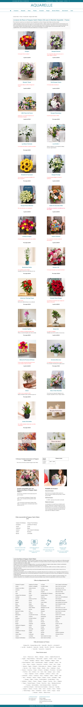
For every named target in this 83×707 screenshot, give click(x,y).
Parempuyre (43, 616)
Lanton (30, 627)
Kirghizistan (31, 673)
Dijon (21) (50, 645)
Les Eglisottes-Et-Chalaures (46, 593)
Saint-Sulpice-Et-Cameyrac (61, 609)
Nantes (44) (36, 647)
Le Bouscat (31, 634)
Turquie (44, 690)
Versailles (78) (48, 649)
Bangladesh (47, 660)
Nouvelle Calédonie (42, 679)
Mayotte (34, 677)
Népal (59, 677)
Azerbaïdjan (32, 660)
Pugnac (42, 630)
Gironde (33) (25, 16)
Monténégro (54, 677)
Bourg (16, 621)
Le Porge (43, 584)
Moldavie (44, 677)
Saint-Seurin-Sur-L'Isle (60, 607)
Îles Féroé (25, 671)
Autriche (26, 660)
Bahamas (37, 660)
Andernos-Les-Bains (19, 588)
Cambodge (51, 662)
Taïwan (53, 688)
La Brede (30, 613)
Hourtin (30, 609)
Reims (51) (52, 647)
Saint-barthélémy (35, 685)
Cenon (30, 590)
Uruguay (53, 690)
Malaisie (56, 675)
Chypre (28, 664)
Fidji (30, 668)
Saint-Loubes (58, 595)
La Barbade (42, 673)
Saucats (57, 621)
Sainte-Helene (58, 616)
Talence (57, 625)
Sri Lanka (35, 688)
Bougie (48, 10)
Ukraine (48, 690)
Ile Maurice (40, 670)
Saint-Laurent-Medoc (59, 593)
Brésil (33, 662)
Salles (56, 620)
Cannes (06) (44, 645)
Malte (60, 675)
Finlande (34, 668)
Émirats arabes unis (42, 666)
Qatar (49, 683)
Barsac (16, 600)
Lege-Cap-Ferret (44, 590)
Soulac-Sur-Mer (58, 623)
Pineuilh (42, 621)
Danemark (25, 666)
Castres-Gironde (32, 588)
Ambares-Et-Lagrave (19, 584)
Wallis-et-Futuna (47, 692)
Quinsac (42, 632)
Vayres (56, 630)
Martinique (29, 677)
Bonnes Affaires (55, 10)
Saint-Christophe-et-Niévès (45, 685)
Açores (24, 656)
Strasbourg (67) (59, 647)
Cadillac (17, 628)
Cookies (40, 702)
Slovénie (30, 688)
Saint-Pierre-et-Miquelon (28, 686)
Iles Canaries (59, 670)
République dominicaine (56, 683)
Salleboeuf (18, 528)
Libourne (43, 597)
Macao (41, 675)
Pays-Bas (50, 681)
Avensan (17, 598)
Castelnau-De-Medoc (33, 584)
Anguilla (23, 658)
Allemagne (41, 656)
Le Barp (30, 632)
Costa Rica (45, 664)
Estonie (59, 666)
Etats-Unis (26, 668)
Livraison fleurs (16, 16)
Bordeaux (29, 531)
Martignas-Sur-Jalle (45, 607)
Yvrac (56, 636)
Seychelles (57, 686)
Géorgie (38, 668)
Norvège (36, 679)
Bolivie (57, 660)
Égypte (29, 666)
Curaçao (58, 664)
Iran (38, 671)
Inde (29, 671)
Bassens (17, 602)
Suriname (49, 688)
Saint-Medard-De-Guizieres (61, 602)
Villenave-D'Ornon (59, 634)
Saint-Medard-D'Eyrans (60, 600)
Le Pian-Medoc (32, 637)
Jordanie (58, 671)
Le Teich (42, 588)
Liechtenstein (24, 675)
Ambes (16, 586)
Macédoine (46, 675)
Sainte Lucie (51, 686)
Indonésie (34, 671)
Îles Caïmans (52, 670)
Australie (59, 658)
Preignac (43, 628)
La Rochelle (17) (56, 645)
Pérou (55, 681)
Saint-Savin (57, 605)
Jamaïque (49, 671)
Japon (54, 671)
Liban (57, 673)
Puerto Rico (44, 683)
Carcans (17, 636)
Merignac (43, 611)
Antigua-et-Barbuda (30, 658)
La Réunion (48, 673)
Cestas (30, 591)
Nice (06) (41, 647)
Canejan (17, 632)
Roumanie (28, 685)
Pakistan (29, 681)
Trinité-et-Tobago (27, 690)
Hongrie (35, 670)
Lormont (42, 600)
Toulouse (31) (41, 649)
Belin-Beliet (17, 609)
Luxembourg (36, 675)
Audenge (17, 597)
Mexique (39, 677)
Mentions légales (42, 698)
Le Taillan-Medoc (44, 586)
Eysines (30, 600)
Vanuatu (58, 690)
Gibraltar (43, 668)
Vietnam (40, 692)
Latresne (17, 530)
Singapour (25, 688)
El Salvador (35, 666)
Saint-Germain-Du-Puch (60, 590)
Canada (56, 662)
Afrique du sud (30, 656)
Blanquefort (17, 614)
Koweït (36, 673)
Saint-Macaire (58, 598)
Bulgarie (45, 662)
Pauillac (42, 618)
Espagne (54, 666)
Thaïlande (58, 688)
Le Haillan (31, 636)
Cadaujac (17, 627)
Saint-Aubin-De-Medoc (46, 637)
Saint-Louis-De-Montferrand (61, 597)
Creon (30, 597)
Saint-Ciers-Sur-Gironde (60, 586)
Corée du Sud (39, 664)
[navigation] (16, 10)
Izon (30, 611)
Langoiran (31, 623)
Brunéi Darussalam (39, 662)
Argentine (45, 658)
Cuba (55, 664)
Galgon (30, 604)
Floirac (28, 526)
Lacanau (30, 620)
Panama (34, 681)
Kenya (26, 673)
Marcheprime (43, 605)
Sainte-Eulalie (58, 613)
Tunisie (33, 690)
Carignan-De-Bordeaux (21, 523)
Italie (45, 671)
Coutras (30, 595)
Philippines (60, 681)
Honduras (24, 670)
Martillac (42, 609)
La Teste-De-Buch (32, 618)
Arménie (50, 658)
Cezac (30, 593)
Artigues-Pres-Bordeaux (32, 523)
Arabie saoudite (39, 658)
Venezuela (35, 692)
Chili (60, 662)
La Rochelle (29, 533)
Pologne (24, 683)
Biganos (17, 613)
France (21, 16)
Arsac (16, 593)
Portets (42, 627)
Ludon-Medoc (44, 602)
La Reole (30, 616)
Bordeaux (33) (26, 645)
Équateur (49, 666)
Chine (24, 664)
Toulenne (57, 627)
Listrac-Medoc (44, 598)
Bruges (16, 623)
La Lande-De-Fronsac (33, 614)
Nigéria (31, 679)
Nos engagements (32, 699)
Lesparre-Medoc (44, 595)
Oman (57, 679)
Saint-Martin (54, 685)
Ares (16, 591)
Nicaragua (26, 679)
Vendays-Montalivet (59, 632)
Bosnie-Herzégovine (26, 662)
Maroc (24, 677)
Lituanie (30, 675)
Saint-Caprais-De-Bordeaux (33, 530)
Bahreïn (42, 660)
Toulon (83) (35, 649)
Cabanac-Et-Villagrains (20, 625)
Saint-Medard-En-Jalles (60, 604)
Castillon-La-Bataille (33, 586)
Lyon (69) (23, 647)
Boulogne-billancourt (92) (35, 645)
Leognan (43, 591)
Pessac (42, 620)
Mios (42, 613)
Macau (42, 604)
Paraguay (39, 681)
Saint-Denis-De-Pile (59, 588)
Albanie (36, 656)
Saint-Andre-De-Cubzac (46, 636)
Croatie (50, 664)
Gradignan (31, 605)
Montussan (43, 614)
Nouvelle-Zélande (51, 679)
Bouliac (17, 533)
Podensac (43, 623)
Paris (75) (46, 647)
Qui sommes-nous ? (32, 698)
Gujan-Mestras (32, 607)
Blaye (16, 616)
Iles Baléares (46, 670)
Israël (42, 671)
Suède (40, 688)
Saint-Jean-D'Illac (59, 591)
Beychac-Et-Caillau (19, 611)
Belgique (53, 660)
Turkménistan (38, 690)
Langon (30, 625)
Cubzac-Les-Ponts (33, 598)
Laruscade (31, 628)
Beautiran (17, 605)
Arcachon (17, 590)
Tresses (17, 526)
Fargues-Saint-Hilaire (33, 16)
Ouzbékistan (24, 681)
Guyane (58, 668)
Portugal (38, 683)
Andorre (46, 656)
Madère (51, 675)
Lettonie (53, 673)
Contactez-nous (49, 1)
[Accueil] (10, 10)
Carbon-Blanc (18, 634)
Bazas (16, 604)
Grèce (48, 668)
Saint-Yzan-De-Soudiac (60, 611)
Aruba (55, 658)
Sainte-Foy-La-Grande (60, 614)
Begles (28, 528)
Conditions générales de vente (45, 699)
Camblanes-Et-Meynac (32, 524)
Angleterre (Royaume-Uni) (55, 656)
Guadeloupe (53, 668)
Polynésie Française (31, 683)
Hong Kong (29, 670)
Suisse (44, 688)
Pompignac (18, 524)
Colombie (33, 664)
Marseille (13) (29, 647)
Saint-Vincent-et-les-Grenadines (41, 686)
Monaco (48, 677)
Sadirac (17, 531)
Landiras (30, 621)
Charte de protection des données (45, 701)
